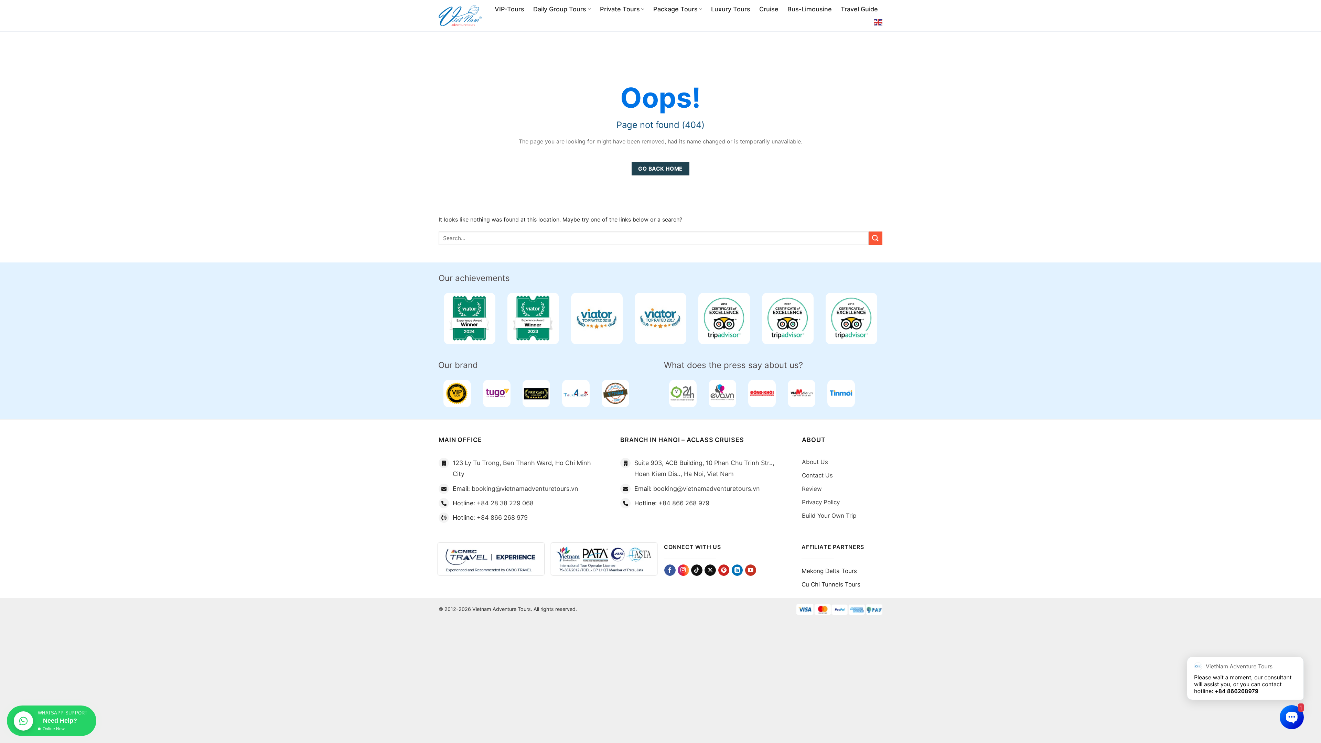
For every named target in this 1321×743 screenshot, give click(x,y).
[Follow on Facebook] (670, 570)
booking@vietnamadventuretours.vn (525, 488)
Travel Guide (859, 9)
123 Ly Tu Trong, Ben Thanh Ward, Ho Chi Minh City (522, 468)
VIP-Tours (509, 9)
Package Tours (675, 9)
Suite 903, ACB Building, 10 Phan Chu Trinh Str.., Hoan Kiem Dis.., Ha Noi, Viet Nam (704, 468)
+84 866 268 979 (502, 517)
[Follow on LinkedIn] (737, 570)
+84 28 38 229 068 (505, 503)
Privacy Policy (821, 502)
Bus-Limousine (809, 9)
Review (812, 488)
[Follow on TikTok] (696, 570)
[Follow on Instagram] (683, 570)
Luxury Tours (730, 9)
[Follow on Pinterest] (724, 570)
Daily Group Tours (559, 9)
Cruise (768, 9)
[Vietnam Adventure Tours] (460, 16)
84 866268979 (1238, 691)
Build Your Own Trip (829, 515)
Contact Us (817, 475)
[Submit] (875, 238)
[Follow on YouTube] (750, 570)
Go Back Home (660, 168)
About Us (815, 462)
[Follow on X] (710, 570)
